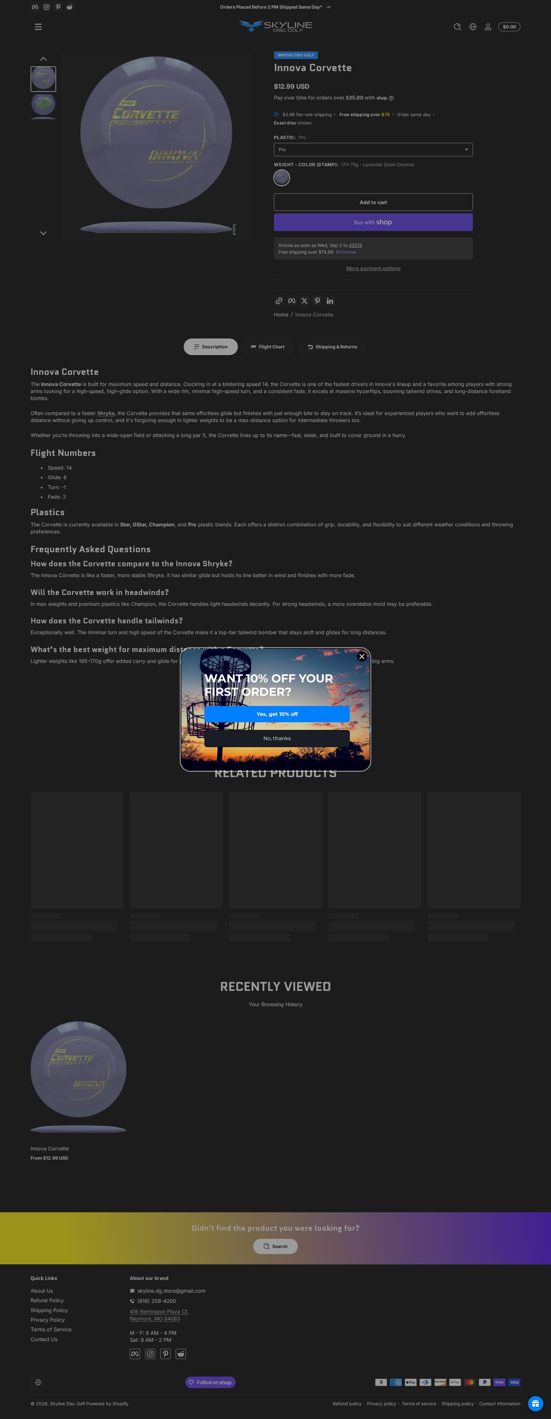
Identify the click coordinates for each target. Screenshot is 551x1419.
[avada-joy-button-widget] (535, 1403)
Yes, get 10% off (277, 714)
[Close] (362, 656)
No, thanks (277, 738)
